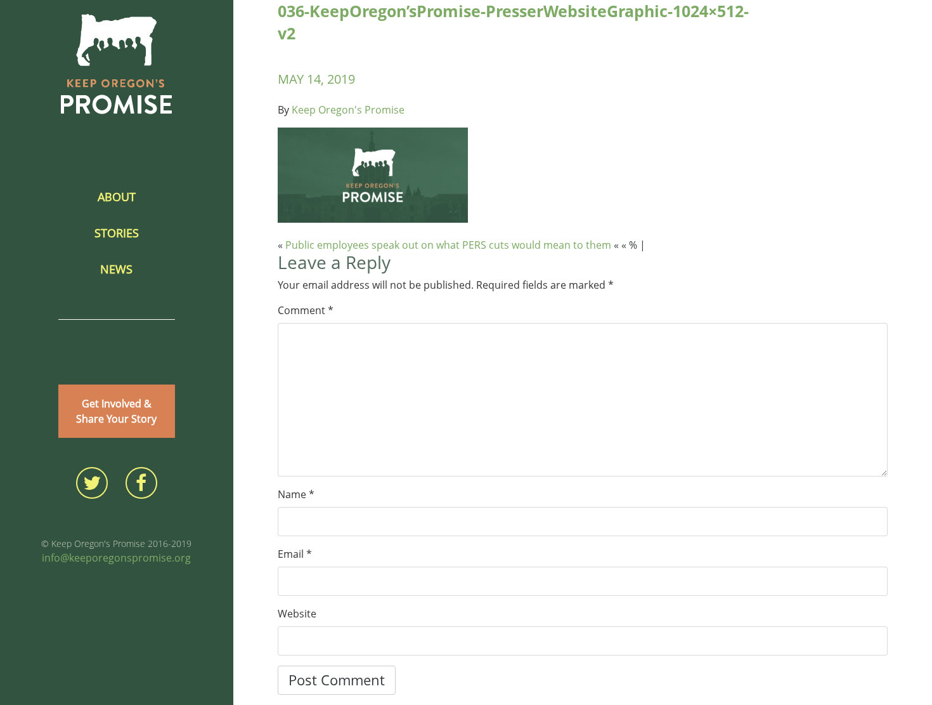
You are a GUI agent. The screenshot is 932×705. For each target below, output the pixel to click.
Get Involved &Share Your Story (116, 411)
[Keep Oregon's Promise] (116, 64)
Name (296, 494)
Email (295, 554)
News (116, 269)
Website (297, 614)
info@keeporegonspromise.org (116, 558)
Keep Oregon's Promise (348, 110)
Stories (116, 232)
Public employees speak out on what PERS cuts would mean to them (448, 245)
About (117, 196)
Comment (305, 310)
